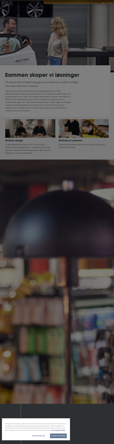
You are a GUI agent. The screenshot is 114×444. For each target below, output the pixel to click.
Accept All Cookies (58, 436)
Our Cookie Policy (58, 430)
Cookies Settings (38, 435)
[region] (36, 429)
